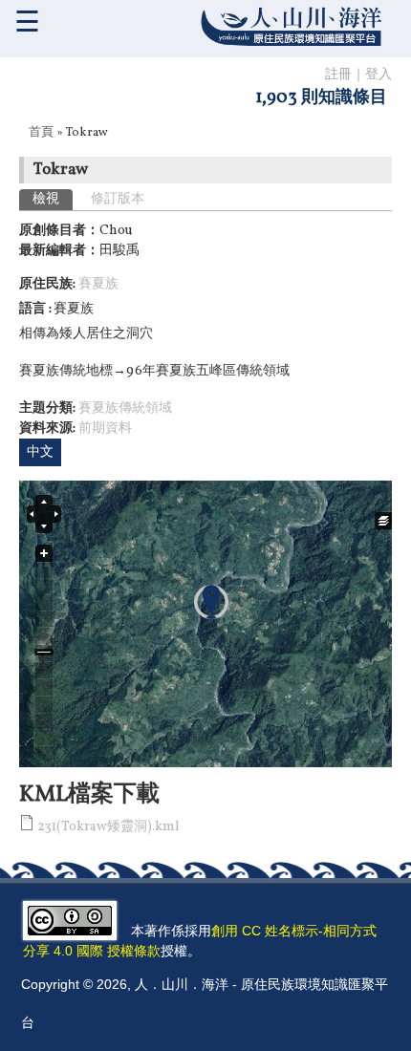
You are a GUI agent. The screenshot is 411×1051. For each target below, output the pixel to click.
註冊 (338, 75)
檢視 (52, 199)
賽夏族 (98, 284)
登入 (378, 75)
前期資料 (105, 428)
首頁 (41, 132)
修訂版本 (117, 199)
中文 (40, 452)
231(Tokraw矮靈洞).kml (108, 827)
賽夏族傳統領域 (125, 408)
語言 (34, 309)
